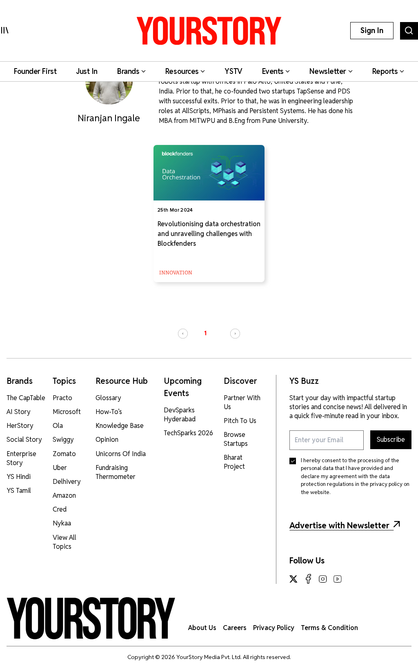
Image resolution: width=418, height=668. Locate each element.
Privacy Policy (273, 627)
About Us (202, 627)
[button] (183, 333)
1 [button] (205, 333)
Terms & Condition (329, 627)
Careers (235, 627)
